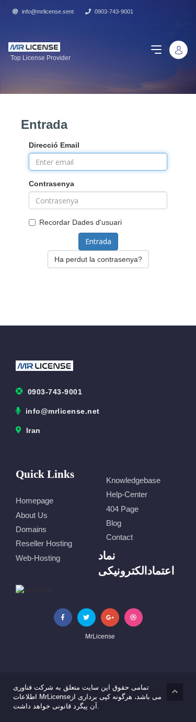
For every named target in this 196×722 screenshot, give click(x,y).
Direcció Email (54, 145)
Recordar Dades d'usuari (80, 222)
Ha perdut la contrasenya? (98, 259)
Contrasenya (51, 183)
